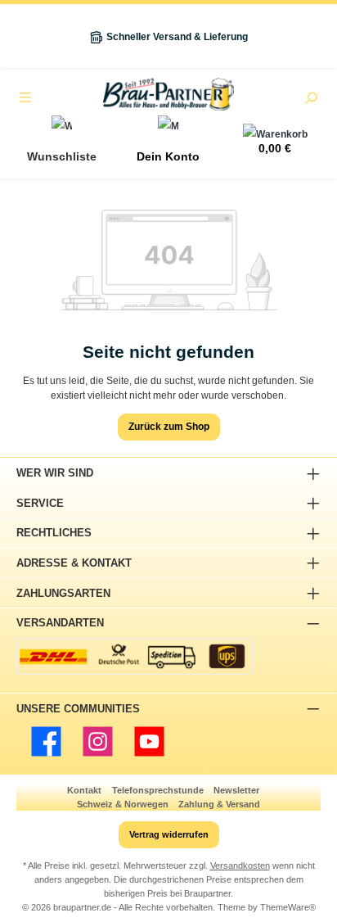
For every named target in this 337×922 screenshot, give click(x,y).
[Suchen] (311, 100)
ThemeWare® (288, 907)
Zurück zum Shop (168, 426)
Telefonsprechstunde (158, 790)
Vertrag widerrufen (169, 834)
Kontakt (84, 790)
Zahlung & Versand (219, 804)
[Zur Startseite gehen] (168, 94)
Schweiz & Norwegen (122, 804)
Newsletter (236, 790)
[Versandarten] (134, 656)
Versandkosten (240, 865)
